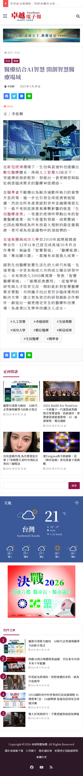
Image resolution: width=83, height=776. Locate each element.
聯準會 (13, 192)
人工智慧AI (49, 172)
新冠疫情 (15, 166)
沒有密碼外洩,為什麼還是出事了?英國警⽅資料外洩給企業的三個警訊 (20, 460)
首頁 (9, 52)
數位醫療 (11, 172)
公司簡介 (31, 751)
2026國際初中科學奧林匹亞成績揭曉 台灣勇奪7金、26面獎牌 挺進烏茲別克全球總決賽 (53, 699)
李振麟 (11, 86)
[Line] (29, 96)
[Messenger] (22, 96)
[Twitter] (14, 96)
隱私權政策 (45, 751)
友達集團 (11, 239)
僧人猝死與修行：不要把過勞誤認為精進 (53, 714)
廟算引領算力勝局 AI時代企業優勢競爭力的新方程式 (20, 407)
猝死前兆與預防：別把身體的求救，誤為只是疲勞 (43, 3)
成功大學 (31, 239)
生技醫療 (32, 338)
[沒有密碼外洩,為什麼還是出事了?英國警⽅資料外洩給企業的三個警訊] (21, 442)
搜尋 (74, 485)
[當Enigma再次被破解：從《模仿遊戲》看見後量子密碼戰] (61, 442)
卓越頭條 (42, 321)
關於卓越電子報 (14, 751)
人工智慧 (18, 321)
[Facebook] (7, 96)
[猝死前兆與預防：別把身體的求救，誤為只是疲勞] (14, 682)
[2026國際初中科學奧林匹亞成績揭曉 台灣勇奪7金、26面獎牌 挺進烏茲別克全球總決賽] (14, 700)
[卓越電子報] (26, 16)
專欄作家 (41, 757)
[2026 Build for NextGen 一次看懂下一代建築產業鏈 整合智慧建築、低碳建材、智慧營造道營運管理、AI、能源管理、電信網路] (61, 391)
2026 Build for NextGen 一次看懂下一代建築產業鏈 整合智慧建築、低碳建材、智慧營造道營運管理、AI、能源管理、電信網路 (61, 413)
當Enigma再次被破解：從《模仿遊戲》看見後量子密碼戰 (61, 460)
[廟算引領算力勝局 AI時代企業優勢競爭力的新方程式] (21, 391)
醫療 (15, 61)
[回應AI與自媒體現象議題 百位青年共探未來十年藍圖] (14, 664)
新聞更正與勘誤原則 (66, 751)
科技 (17, 52)
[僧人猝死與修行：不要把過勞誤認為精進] (14, 719)
